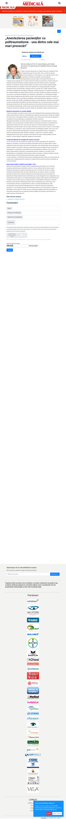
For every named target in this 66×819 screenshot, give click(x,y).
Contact (33, 810)
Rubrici (33, 808)
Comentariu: (11, 222)
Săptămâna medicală (10, 35)
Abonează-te (55, 574)
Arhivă (33, 805)
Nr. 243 (17, 35)
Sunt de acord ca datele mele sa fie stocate (12, 235)
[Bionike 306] (33, 21)
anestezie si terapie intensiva (16, 199)
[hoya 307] (48, 21)
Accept (49, 813)
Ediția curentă (33, 803)
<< (59, 31)
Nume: (9, 208)
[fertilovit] (18, 21)
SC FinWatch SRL (51, 818)
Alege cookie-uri (57, 813)
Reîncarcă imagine (33, 245)
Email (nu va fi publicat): (14, 212)
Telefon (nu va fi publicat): (15, 217)
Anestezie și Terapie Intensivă (27, 35)
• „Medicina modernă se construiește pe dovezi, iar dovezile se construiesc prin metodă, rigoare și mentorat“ (31, 11)
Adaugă (10, 250)
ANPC (59, 818)
